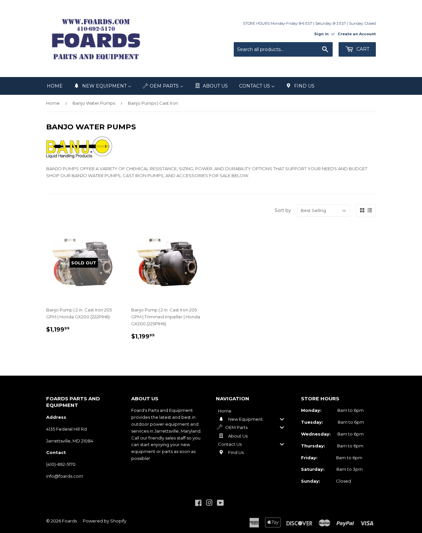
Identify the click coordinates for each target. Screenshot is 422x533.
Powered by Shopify (104, 520)
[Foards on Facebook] (198, 503)
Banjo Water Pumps (94, 103)
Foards (69, 520)
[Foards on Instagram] (209, 503)
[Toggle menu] (282, 418)
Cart (362, 49)
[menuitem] (54, 86)
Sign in (321, 34)
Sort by (283, 210)
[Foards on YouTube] (220, 503)
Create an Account (357, 34)
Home (53, 103)
